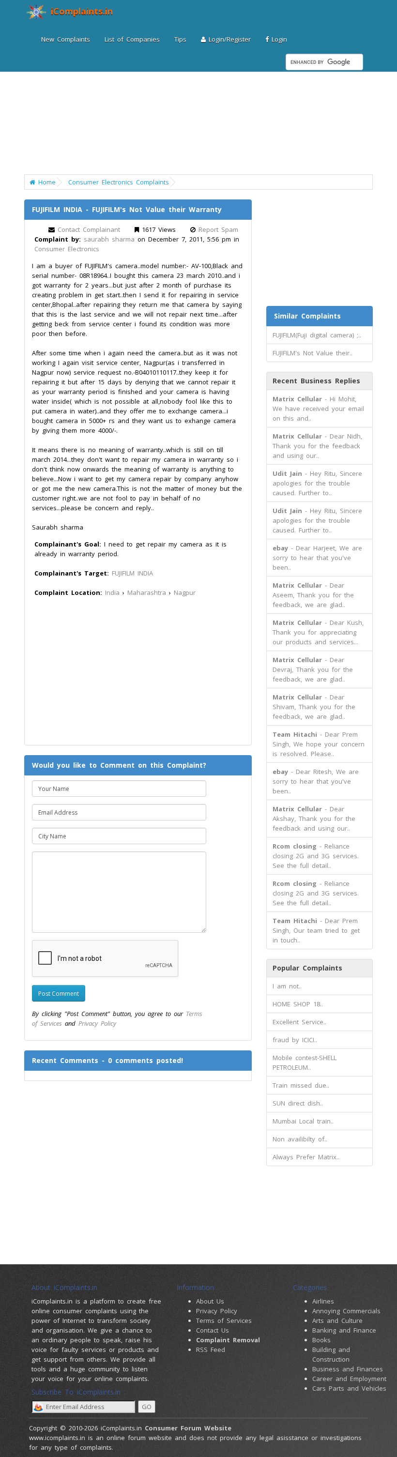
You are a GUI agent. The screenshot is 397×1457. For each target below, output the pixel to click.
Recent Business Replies (316, 380)
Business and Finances (347, 1369)
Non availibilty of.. (300, 1139)
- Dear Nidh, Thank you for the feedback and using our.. (317, 446)
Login (278, 39)
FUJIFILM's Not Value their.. (312, 353)
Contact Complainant (89, 229)
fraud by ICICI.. (295, 1039)
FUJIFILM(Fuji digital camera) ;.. (317, 335)
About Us (210, 1301)
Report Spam (218, 229)
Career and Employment (349, 1378)
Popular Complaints (307, 967)
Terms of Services (224, 1320)
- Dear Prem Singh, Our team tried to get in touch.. (316, 930)
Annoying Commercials (346, 1310)
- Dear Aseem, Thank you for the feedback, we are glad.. (313, 595)
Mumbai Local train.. (303, 1121)
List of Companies (132, 39)
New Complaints (65, 39)
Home (45, 182)
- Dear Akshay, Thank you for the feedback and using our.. (314, 818)
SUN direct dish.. (298, 1103)
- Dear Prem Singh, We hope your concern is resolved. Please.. (319, 744)
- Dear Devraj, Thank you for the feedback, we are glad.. (313, 669)
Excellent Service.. (299, 1021)
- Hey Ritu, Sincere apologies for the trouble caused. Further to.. (317, 483)
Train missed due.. (301, 1085)
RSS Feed (210, 1349)
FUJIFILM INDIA (132, 573)
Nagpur (185, 592)
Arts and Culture (337, 1320)
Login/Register (228, 39)
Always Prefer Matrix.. (306, 1157)
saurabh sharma (109, 239)
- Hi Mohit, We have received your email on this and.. (318, 409)
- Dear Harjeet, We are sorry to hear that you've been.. (317, 558)
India (112, 592)
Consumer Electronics (66, 248)
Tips (180, 39)
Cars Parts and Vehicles (349, 1388)
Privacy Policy (97, 1023)
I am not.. (287, 986)
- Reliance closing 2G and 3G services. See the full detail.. (316, 856)
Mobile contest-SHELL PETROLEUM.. (304, 1062)
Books (321, 1340)
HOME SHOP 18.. (298, 1004)
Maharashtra (146, 592)
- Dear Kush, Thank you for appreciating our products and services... (318, 632)
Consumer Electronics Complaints (118, 182)
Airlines (323, 1301)
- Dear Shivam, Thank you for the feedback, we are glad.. (314, 707)
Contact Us (212, 1330)
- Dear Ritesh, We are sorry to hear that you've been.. (316, 781)
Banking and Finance (344, 1330)
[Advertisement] (210, 106)
